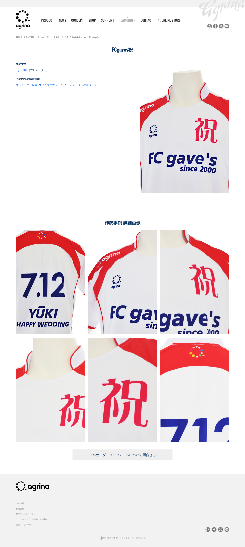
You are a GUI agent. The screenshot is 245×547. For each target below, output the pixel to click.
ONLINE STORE (171, 20)
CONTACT (146, 20)
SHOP (92, 20)
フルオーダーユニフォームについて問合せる (122, 455)
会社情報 (20, 503)
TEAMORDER (127, 20)
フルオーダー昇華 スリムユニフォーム (70, 37)
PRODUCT (47, 20)
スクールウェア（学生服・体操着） (32, 519)
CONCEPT (77, 20)
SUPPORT (107, 20)
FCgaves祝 (94, 37)
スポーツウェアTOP (26, 37)
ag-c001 (22, 70)
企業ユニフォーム (24, 525)
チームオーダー (44, 37)
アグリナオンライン (25, 514)
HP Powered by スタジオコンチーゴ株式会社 (124, 538)
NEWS (62, 20)
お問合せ (20, 509)
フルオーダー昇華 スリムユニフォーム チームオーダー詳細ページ (56, 85)
